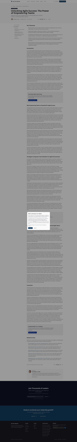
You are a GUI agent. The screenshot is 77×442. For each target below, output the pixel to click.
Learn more (34, 221)
